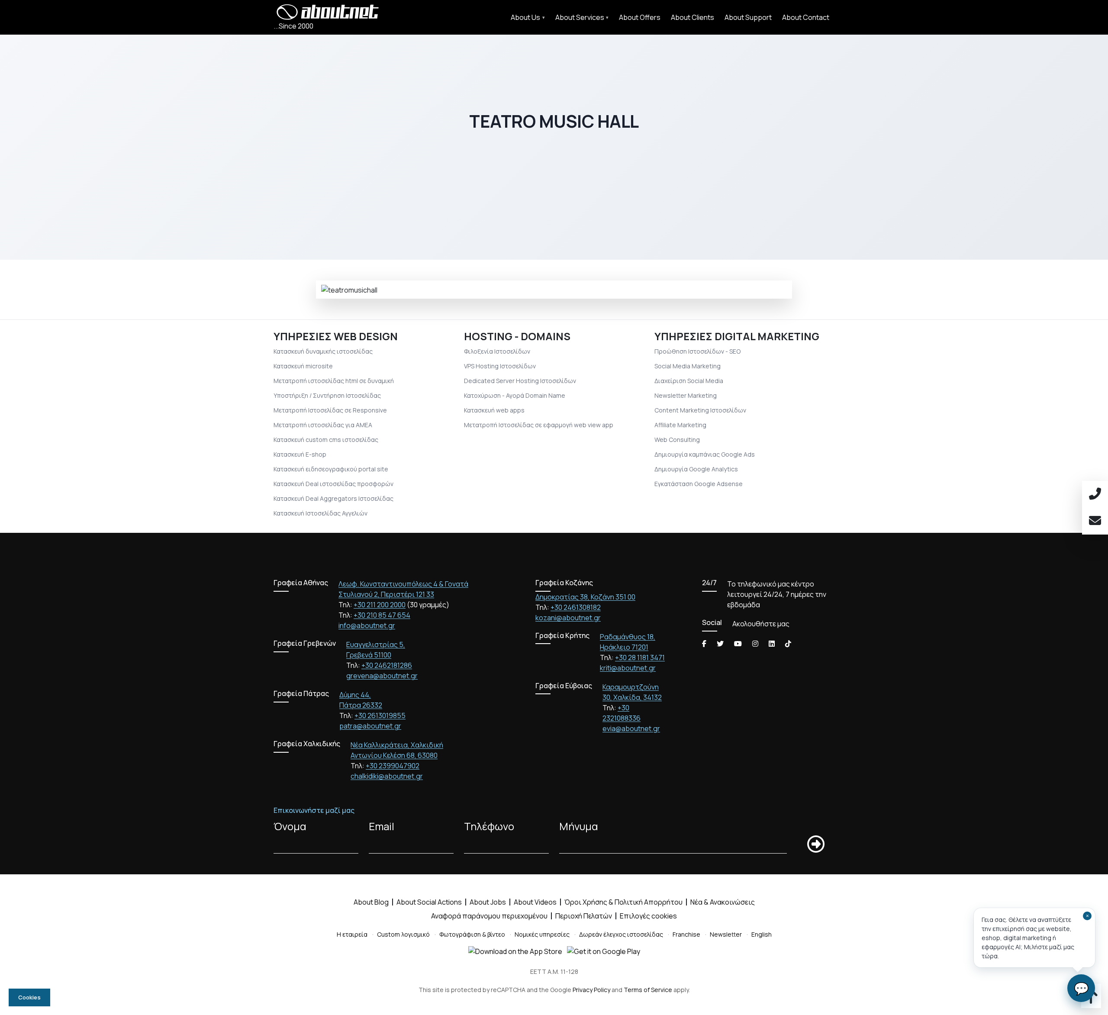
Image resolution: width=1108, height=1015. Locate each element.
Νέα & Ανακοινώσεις (722, 902)
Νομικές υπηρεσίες (542, 934)
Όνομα (290, 826)
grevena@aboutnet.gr (382, 675)
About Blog (371, 902)
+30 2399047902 (392, 765)
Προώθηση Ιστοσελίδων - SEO (697, 351)
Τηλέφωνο (489, 826)
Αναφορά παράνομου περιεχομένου (489, 916)
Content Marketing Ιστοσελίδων (700, 410)
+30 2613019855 (380, 715)
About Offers (639, 17)
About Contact (805, 17)
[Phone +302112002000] (1095, 494)
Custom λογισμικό (403, 934)
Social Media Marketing (687, 366)
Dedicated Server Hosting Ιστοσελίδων (520, 381)
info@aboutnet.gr (366, 625)
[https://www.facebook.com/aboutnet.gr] (704, 643)
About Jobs (488, 902)
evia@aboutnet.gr (631, 728)
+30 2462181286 (386, 665)
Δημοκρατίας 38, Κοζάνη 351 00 (585, 597)
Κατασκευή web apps (494, 410)
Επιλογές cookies (648, 916)
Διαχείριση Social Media (688, 381)
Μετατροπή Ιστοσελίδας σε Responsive (330, 410)
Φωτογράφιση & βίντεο (472, 934)
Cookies (29, 997)
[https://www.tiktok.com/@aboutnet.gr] (788, 643)
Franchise (686, 934)
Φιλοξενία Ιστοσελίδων (497, 351)
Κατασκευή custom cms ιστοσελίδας (326, 439)
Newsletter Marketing (685, 395)
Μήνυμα (578, 826)
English (761, 934)
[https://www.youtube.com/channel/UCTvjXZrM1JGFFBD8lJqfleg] (738, 643)
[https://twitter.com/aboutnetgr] (720, 643)
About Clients (692, 17)
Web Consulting (677, 439)
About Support (748, 17)
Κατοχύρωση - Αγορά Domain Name (514, 395)
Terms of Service (648, 990)
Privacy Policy (591, 990)
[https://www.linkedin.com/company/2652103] (772, 643)
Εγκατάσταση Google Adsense (698, 484)
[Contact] (1095, 521)
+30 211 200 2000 (380, 604)
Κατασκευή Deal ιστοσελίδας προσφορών (333, 484)
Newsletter (726, 934)
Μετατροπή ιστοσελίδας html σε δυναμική (334, 381)
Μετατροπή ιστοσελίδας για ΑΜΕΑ (323, 425)
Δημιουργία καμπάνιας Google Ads (704, 454)
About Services (579, 17)
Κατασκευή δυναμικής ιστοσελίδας (323, 351)
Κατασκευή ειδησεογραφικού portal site (331, 469)
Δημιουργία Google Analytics (696, 469)
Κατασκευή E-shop (300, 454)
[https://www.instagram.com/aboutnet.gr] (755, 643)
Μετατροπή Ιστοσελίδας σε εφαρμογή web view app (538, 425)
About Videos (535, 902)
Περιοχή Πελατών (583, 916)
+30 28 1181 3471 (640, 657)
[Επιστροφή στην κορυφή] (1091, 1000)
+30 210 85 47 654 (382, 615)
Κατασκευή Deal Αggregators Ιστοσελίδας (333, 498)
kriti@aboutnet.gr (628, 668)
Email (381, 826)
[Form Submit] (816, 844)
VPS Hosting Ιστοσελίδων (500, 366)
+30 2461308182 (576, 607)
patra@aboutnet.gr (370, 726)
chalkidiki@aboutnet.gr (387, 776)
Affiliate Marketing (680, 425)
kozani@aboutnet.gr (568, 617)
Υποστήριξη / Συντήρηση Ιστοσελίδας (327, 395)
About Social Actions (429, 902)
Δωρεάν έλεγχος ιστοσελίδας (621, 934)
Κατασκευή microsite (303, 366)
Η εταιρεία (352, 934)
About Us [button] (525, 17)
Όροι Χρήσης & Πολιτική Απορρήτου (623, 902)
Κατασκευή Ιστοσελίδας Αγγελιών (320, 513)
